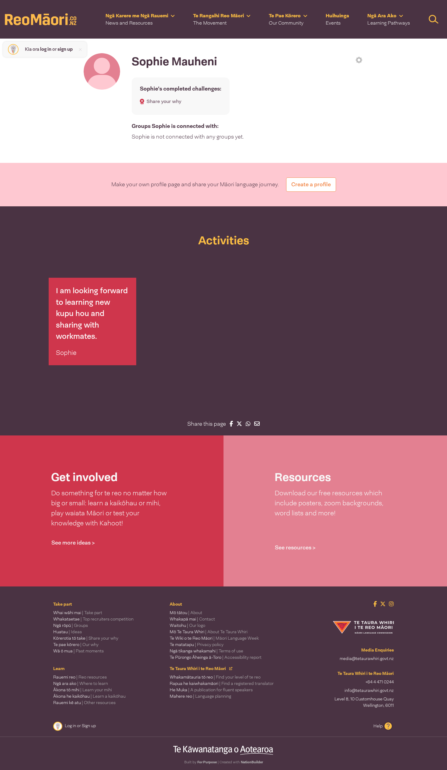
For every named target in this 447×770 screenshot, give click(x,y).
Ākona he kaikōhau (89, 696)
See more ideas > (73, 542)
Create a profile (311, 184)
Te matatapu (197, 644)
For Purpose (207, 762)
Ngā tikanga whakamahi (206, 651)
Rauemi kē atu (84, 702)
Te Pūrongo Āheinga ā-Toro (216, 657)
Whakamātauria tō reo (215, 677)
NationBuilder (252, 762)
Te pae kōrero (76, 644)
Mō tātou (186, 612)
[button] (140, 19)
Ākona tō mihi (82, 690)
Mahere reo (200, 696)
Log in (70, 725)
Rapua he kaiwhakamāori (222, 683)
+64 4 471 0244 (380, 682)
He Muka (211, 690)
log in (45, 49)
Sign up (89, 725)
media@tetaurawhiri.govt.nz (367, 658)
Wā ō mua (78, 651)
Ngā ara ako (80, 683)
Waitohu (187, 625)
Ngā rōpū (70, 625)
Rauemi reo (80, 677)
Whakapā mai (192, 619)
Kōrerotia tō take (85, 638)
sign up (65, 49)
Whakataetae (93, 619)
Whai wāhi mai (77, 612)
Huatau (67, 631)
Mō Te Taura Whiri (209, 631)
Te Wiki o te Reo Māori (214, 638)
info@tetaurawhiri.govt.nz (369, 690)
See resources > (295, 547)
